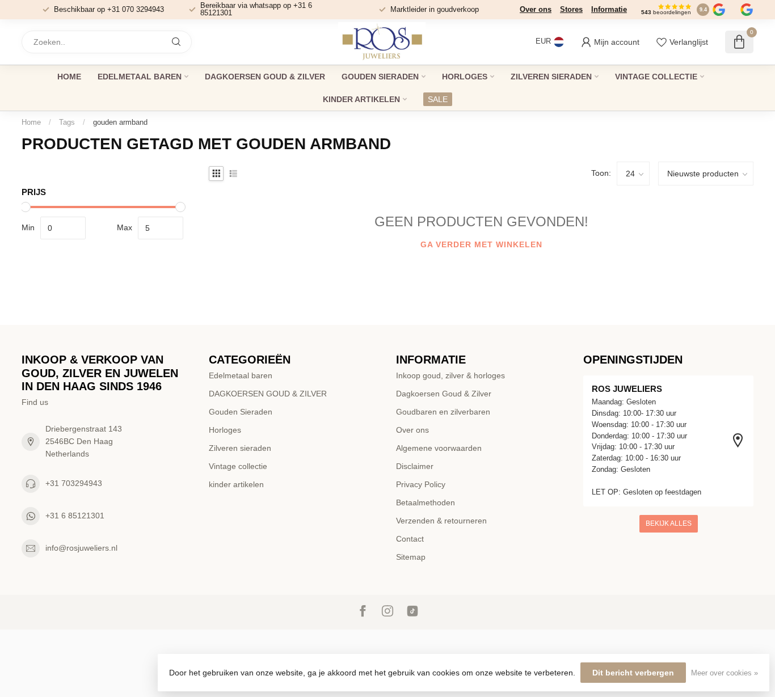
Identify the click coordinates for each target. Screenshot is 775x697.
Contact (410, 538)
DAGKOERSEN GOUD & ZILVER (265, 76)
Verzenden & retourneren (441, 520)
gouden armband (120, 122)
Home (69, 76)
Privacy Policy (420, 484)
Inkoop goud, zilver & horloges (450, 375)
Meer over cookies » (724, 673)
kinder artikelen (361, 99)
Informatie (609, 9)
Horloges (464, 76)
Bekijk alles (669, 523)
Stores (571, 9)
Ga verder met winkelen (481, 244)
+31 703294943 (73, 483)
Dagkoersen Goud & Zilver (443, 393)
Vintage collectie (656, 76)
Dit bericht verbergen (633, 672)
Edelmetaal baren (140, 76)
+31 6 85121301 (74, 515)
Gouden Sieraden (380, 76)
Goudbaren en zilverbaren (443, 411)
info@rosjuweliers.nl (81, 547)
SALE (438, 99)
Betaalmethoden (425, 502)
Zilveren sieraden (551, 76)
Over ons (535, 9)
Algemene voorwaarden (439, 448)
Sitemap (411, 556)
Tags (67, 122)
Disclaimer (414, 466)
